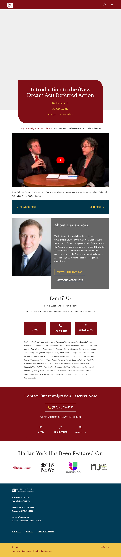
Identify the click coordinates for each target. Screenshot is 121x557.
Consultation (46, 531)
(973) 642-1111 (62, 407)
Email (29, 531)
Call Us (16, 531)
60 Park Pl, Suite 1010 (20, 497)
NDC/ (107, 547)
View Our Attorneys (70, 280)
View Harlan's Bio (69, 272)
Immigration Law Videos (60, 114)
